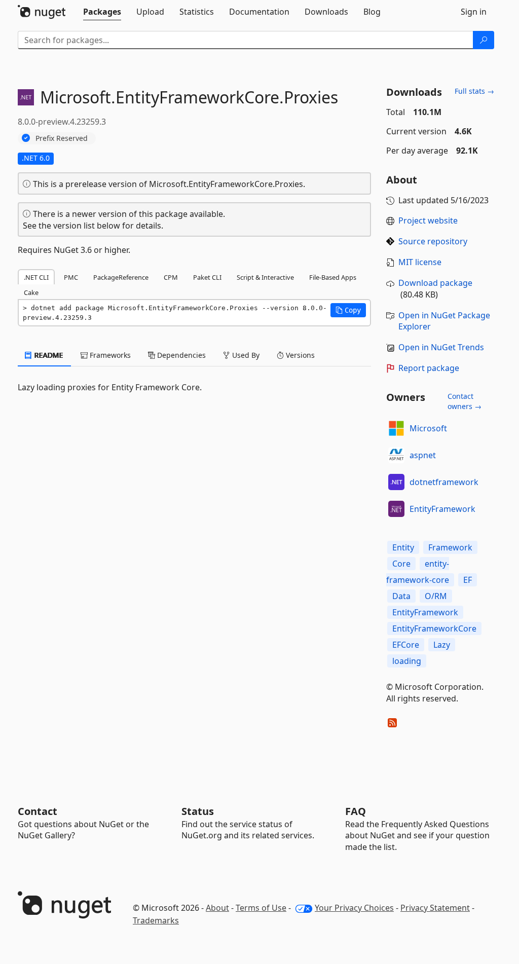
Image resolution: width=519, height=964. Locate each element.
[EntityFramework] (396, 509)
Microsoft (428, 428)
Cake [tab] (31, 292)
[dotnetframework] (396, 482)
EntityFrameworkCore (434, 628)
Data (401, 596)
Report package (428, 368)
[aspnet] (396, 455)
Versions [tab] (299, 355)
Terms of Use (261, 907)
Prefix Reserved (61, 138)
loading (406, 660)
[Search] (483, 40)
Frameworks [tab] (109, 355)
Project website (428, 220)
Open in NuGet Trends (441, 347)
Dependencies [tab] (180, 355)
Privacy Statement (435, 907)
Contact (37, 811)
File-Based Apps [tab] (332, 277)
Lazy (441, 644)
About (217, 907)
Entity (403, 547)
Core (401, 563)
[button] (348, 310)
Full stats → (474, 91)
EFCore (405, 644)
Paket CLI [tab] (207, 277)
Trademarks (156, 920)
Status (197, 811)
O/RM (436, 596)
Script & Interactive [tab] (265, 277)
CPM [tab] (171, 277)
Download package (435, 282)
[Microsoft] (396, 428)
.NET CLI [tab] (36, 277)
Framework (450, 547)
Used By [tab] (245, 355)
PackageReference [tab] (121, 277)
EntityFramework (442, 508)
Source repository (432, 241)
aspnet (423, 455)
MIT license (419, 262)
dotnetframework (444, 482)
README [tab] (47, 355)
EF (467, 579)
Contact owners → (464, 401)
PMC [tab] (71, 277)
